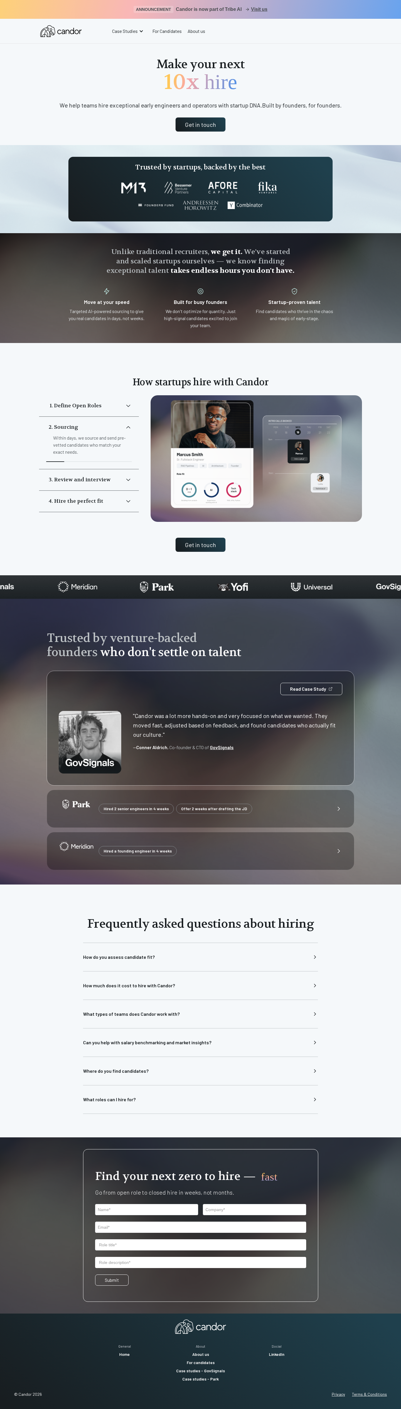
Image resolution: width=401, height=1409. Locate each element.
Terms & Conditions (369, 1394)
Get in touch (200, 124)
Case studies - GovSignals (200, 1370)
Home (124, 1354)
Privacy (338, 1394)
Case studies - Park (200, 1378)
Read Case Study (308, 689)
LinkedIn (276, 1354)
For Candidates (167, 31)
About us (196, 31)
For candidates (201, 1362)
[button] (128, 31)
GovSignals (222, 747)
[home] (61, 31)
